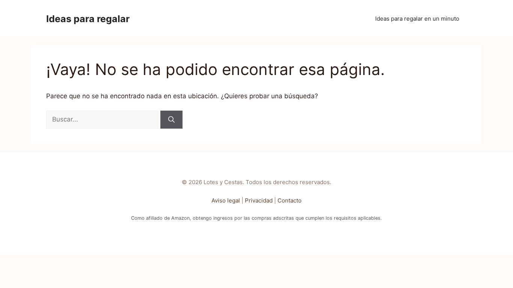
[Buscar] (171, 120)
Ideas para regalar (88, 18)
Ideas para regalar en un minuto (417, 18)
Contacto (290, 200)
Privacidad (259, 200)
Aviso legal (225, 200)
